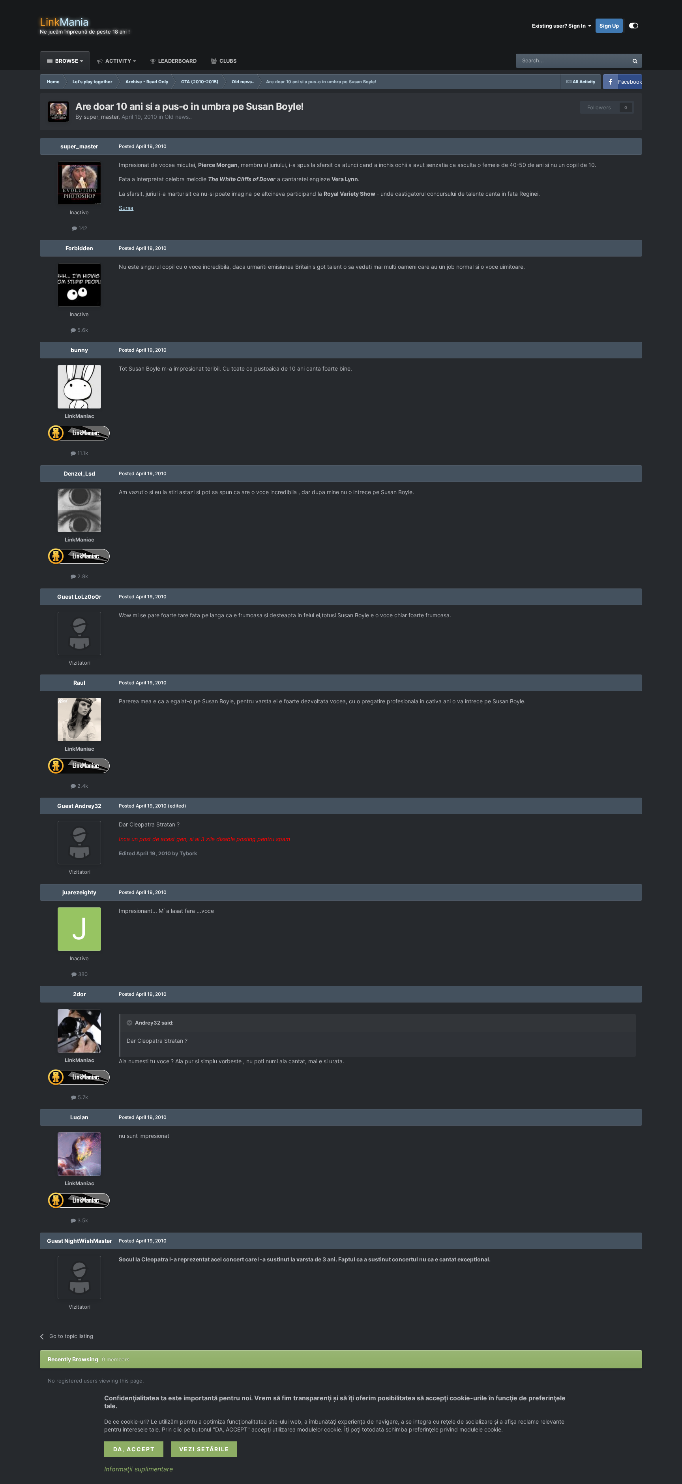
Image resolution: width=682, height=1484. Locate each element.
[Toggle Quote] (130, 1022)
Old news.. (178, 116)
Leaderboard (177, 61)
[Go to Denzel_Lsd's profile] (79, 510)
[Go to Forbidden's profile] (79, 285)
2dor (79, 994)
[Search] (635, 61)
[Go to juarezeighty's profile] (79, 929)
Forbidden (79, 248)
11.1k (82, 453)
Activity (117, 61)
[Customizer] (633, 26)
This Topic (605, 61)
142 (82, 228)
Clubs (227, 61)
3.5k (82, 1220)
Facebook (630, 82)
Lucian (79, 1117)
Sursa (126, 207)
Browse (66, 61)
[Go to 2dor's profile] (79, 1031)
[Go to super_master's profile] (58, 111)
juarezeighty (79, 892)
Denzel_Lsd (79, 473)
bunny (79, 350)
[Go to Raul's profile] (79, 719)
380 (82, 974)
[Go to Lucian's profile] (79, 1154)
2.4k (82, 786)
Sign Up (609, 25)
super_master (101, 116)
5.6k (82, 330)
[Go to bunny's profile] (79, 386)
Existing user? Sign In (560, 25)
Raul (79, 682)
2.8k (82, 576)
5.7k (82, 1097)
